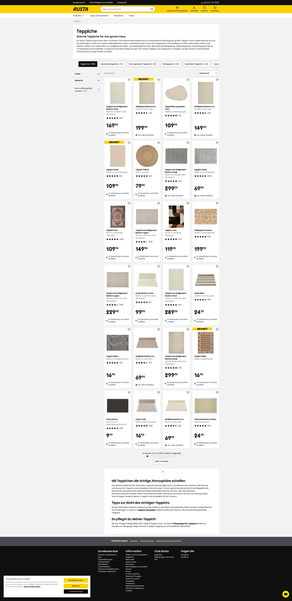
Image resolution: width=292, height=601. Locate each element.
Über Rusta (130, 564)
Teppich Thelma (142, 170)
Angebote (130, 557)
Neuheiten (118, 15)
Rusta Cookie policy (32, 586)
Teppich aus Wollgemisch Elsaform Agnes (146, 234)
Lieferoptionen (104, 562)
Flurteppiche (170, 64)
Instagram (185, 555)
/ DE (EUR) (211, 2)
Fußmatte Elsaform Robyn (205, 420)
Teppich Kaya (114, 233)
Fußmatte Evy (116, 422)
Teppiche (87, 64)
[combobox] (125, 9)
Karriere (129, 569)
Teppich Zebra (117, 357)
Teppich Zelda (203, 357)
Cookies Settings (76, 591)
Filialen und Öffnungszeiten (136, 555)
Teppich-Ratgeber (146, 510)
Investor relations (132, 574)
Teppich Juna (173, 233)
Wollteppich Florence (204, 231)
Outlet (131, 15)
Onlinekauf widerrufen (107, 571)
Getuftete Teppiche (196, 64)
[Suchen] (152, 9)
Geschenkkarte (104, 567)
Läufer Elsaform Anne (146, 296)
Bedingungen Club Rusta (164, 557)
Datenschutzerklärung (134, 588)
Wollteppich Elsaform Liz (146, 107)
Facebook (185, 557)
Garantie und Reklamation (108, 569)
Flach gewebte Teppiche (143, 64)
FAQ (99, 557)
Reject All (76, 586)
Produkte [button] (77, 15)
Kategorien (122, 2)
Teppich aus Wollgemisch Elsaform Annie (175, 173)
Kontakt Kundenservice (107, 555)
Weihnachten (131, 562)
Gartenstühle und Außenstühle (168, 541)
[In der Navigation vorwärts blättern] (217, 66)
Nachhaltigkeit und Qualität (101, 2)
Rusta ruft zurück (132, 579)
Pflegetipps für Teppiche (185, 523)
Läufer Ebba (204, 294)
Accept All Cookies (76, 580)
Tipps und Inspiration (99, 15)
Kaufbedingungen (105, 559)
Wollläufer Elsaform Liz (145, 357)
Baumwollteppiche (112, 64)
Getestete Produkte (133, 576)
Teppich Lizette (204, 170)
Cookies (129, 590)
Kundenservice (79, 2)
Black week (130, 559)
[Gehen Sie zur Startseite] (81, 9)
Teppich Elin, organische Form (175, 109)
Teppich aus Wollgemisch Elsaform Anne (116, 110)
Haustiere (134, 541)
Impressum (130, 583)
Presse (128, 571)
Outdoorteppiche (147, 541)
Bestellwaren (103, 564)
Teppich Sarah (117, 170)
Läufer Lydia (146, 420)
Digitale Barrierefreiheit (135, 586)
